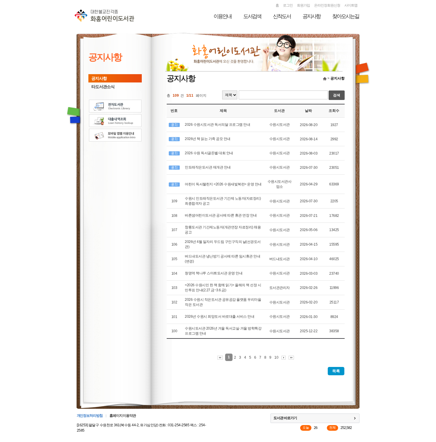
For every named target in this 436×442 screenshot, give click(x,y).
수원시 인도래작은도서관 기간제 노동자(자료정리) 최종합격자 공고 (223, 201)
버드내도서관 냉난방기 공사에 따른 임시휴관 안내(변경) (222, 258)
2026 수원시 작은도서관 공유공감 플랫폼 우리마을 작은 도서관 (223, 302)
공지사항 (311, 16)
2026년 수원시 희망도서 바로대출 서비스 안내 (219, 316)
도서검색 (252, 16)
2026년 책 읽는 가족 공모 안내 (207, 139)
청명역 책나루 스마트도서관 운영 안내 (213, 273)
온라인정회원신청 (327, 5)
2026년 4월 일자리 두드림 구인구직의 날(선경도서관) (223, 244)
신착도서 (282, 16)
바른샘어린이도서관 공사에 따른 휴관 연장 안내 (221, 215)
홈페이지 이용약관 (122, 416)
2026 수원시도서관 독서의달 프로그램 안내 (217, 125)
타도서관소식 (102, 86)
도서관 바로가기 (285, 418)
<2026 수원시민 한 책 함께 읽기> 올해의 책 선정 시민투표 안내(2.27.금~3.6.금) (223, 287)
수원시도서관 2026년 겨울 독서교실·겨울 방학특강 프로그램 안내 (223, 331)
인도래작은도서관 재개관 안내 (208, 167)
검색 (336, 95)
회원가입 (303, 5)
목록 (336, 371)
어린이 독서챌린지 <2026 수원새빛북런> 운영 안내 (223, 184)
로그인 (288, 5)
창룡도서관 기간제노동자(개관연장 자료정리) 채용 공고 (223, 229)
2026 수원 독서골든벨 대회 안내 (209, 153)
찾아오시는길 (345, 16)
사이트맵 (350, 5)
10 (276, 357)
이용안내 (222, 16)
